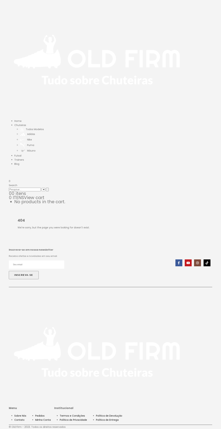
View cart (34, 198)
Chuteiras (20, 125)
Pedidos (40, 415)
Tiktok (207, 262)
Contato (19, 420)
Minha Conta (43, 420)
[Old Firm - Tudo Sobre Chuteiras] (97, 58)
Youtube (188, 262)
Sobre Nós (20, 415)
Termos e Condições (72, 415)
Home (18, 121)
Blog (16, 164)
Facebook (178, 262)
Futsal (17, 155)
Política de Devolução (109, 415)
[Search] (47, 189)
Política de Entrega (107, 420)
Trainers (19, 159)
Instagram (197, 262)
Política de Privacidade (73, 420)
